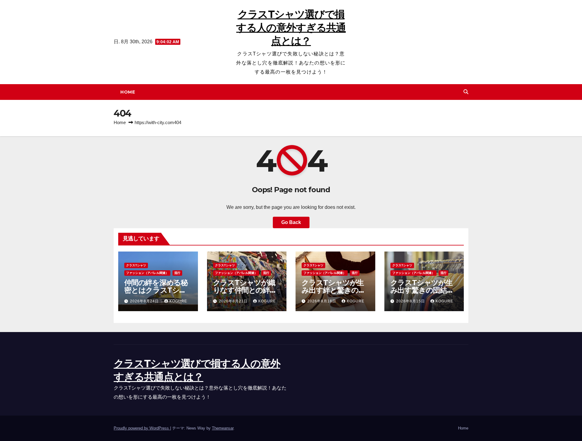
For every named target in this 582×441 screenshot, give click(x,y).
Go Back (291, 222)
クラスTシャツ (136, 265)
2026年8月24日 (145, 301)
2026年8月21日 (234, 301)
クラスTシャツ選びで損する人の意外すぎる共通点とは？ (291, 27)
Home (127, 92)
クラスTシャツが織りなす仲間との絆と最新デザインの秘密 (245, 290)
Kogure (178, 301)
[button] (465, 91)
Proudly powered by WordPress (142, 428)
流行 (177, 273)
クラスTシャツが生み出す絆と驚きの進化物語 (333, 290)
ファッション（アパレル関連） (147, 273)
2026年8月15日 (411, 301)
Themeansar (222, 428)
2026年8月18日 (322, 301)
